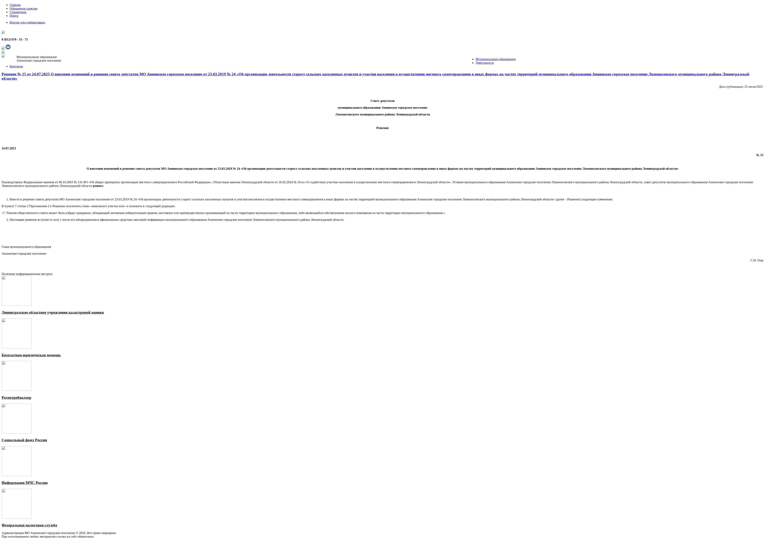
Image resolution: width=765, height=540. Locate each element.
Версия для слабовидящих (27, 22)
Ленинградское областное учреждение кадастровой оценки (53, 312)
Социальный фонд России (24, 440)
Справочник (18, 12)
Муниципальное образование (496, 59)
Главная (15, 5)
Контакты (16, 66)
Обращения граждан (23, 8)
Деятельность (485, 62)
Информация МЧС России (25, 483)
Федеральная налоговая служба (29, 525)
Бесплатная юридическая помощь (31, 355)
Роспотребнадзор (16, 397)
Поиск (14, 15)
